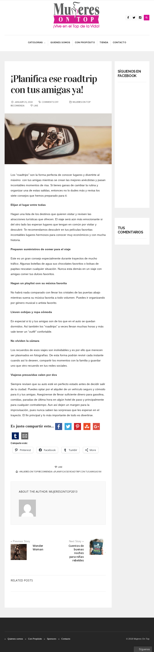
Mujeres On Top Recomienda (36, 471)
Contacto (119, 42)
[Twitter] (134, 17)
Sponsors (51, 639)
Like (60, 466)
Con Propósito (85, 42)
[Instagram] (140, 17)
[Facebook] (128, 17)
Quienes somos (60, 42)
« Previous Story (20, 541)
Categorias (35, 43)
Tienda (103, 42)
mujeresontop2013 (63, 491)
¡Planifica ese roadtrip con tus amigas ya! (54, 84)
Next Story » (76, 541)
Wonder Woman (38, 547)
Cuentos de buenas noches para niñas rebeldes (76, 553)
